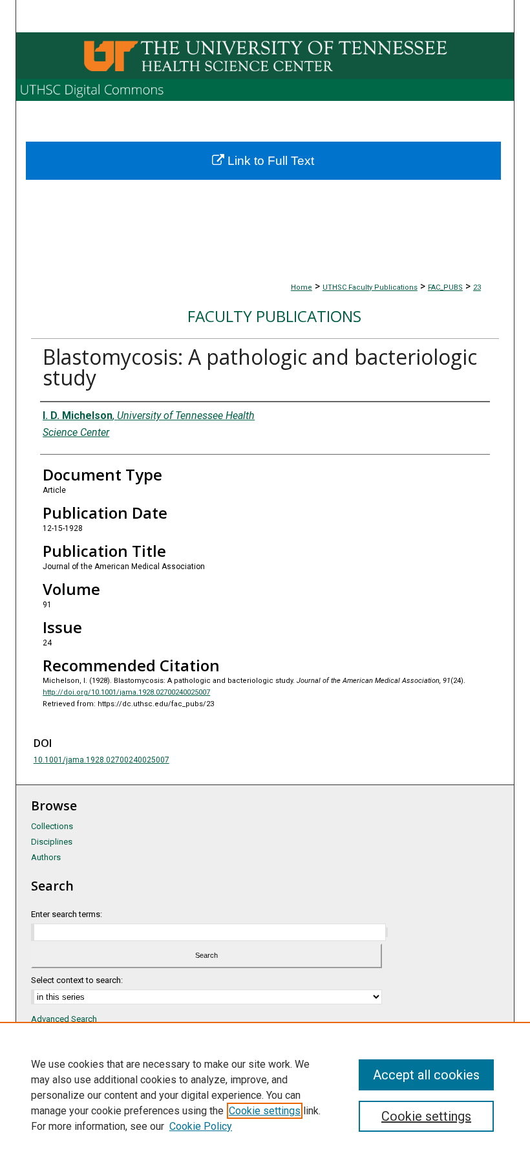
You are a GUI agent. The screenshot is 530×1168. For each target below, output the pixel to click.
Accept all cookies (426, 1075)
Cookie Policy (200, 1126)
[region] (265, 1095)
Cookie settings (265, 1111)
